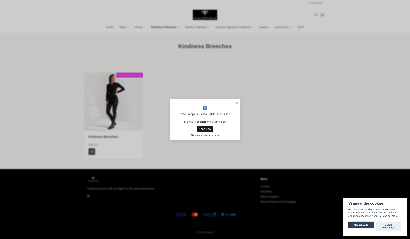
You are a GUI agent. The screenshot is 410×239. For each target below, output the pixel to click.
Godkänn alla (361, 225)
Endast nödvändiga (388, 226)
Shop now (205, 129)
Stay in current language (205, 135)
